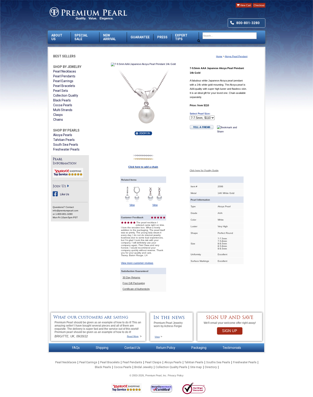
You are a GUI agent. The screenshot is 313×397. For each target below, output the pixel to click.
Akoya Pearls (62, 135)
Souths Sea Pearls (218, 362)
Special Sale (81, 37)
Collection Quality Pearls (171, 367)
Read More (133, 336)
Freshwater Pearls (66, 149)
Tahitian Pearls (64, 140)
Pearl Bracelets (64, 86)
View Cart (245, 5)
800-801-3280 (248, 23)
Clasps (58, 115)
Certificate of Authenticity (136, 289)
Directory (211, 367)
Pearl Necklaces (64, 71)
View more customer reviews (137, 263)
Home (219, 56)
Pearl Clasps (153, 362)
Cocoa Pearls (62, 105)
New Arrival (109, 37)
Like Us (64, 194)
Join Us (59, 186)
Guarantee (140, 37)
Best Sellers (64, 56)
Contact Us (132, 347)
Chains (58, 119)
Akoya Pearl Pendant (236, 56)
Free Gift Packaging (134, 283)
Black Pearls (62, 100)
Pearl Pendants (64, 76)
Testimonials (231, 347)
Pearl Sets (60, 90)
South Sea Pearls (65, 144)
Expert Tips (181, 37)
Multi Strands (62, 110)
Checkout (259, 5)
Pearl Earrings (63, 81)
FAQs (76, 347)
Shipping (102, 347)
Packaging (198, 347)
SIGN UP (229, 331)
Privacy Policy (176, 375)
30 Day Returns (131, 277)
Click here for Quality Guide (204, 170)
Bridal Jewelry (143, 367)
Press (162, 37)
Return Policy (165, 347)
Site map (196, 367)
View (132, 205)
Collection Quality (65, 95)
